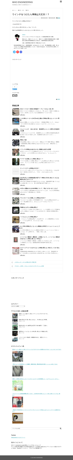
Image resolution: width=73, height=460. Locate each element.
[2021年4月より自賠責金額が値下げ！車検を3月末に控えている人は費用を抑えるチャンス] (15, 180)
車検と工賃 (23, 140)
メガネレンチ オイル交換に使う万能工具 (25, 262)
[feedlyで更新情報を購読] (13, 95)
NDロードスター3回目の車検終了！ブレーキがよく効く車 (36, 109)
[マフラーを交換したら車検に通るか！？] (15, 161)
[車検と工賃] (15, 142)
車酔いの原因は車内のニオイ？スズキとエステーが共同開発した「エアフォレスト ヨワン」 (35, 379)
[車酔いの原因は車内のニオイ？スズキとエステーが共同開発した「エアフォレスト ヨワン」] (17, 385)
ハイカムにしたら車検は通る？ (29, 217)
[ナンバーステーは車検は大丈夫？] (15, 171)
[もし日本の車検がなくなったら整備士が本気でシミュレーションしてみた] (15, 229)
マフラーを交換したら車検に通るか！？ (31, 159)
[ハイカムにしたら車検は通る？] (15, 219)
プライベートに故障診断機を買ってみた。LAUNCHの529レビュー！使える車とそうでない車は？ (36, 394)
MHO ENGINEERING (22, 2)
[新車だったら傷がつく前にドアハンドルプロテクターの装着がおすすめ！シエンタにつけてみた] (17, 356)
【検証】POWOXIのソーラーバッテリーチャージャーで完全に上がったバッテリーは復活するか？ (36, 410)
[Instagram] (21, 52)
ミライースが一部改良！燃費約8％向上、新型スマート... (33, 337)
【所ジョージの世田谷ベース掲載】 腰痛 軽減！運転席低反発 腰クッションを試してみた (35, 364)
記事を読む (22, 114)
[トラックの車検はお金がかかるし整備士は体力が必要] (15, 152)
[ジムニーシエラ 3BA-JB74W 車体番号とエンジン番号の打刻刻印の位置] (15, 132)
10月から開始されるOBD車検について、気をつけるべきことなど (39, 188)
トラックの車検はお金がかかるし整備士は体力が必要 (35, 149)
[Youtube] (17, 52)
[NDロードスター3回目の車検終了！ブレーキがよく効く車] (15, 111)
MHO (58, 99)
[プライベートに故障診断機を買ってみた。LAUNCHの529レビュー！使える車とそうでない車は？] (17, 402)
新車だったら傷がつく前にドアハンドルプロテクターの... (33, 313)
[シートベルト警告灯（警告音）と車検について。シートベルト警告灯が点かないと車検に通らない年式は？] (15, 239)
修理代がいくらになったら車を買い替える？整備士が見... (33, 331)
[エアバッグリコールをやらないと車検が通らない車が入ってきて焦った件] (15, 250)
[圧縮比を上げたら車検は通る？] (15, 210)
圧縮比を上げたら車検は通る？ (29, 207)
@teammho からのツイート (18, 437)
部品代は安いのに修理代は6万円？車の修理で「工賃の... (33, 325)
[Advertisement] (24, 70)
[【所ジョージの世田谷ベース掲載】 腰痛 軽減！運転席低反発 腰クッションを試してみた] (17, 371)
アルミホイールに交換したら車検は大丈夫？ (33, 198)
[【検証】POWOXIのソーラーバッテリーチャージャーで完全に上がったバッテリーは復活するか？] (17, 418)
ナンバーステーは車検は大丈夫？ (29, 168)
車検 (59, 18)
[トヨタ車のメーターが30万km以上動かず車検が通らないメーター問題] (15, 121)
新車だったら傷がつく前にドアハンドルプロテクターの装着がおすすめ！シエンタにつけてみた (36, 349)
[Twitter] (14, 52)
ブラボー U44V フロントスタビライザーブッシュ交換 (29, 266)
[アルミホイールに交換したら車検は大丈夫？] (15, 200)
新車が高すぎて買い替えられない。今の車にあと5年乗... (33, 319)
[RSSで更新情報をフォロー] (16, 95)
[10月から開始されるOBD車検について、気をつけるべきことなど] (15, 191)
